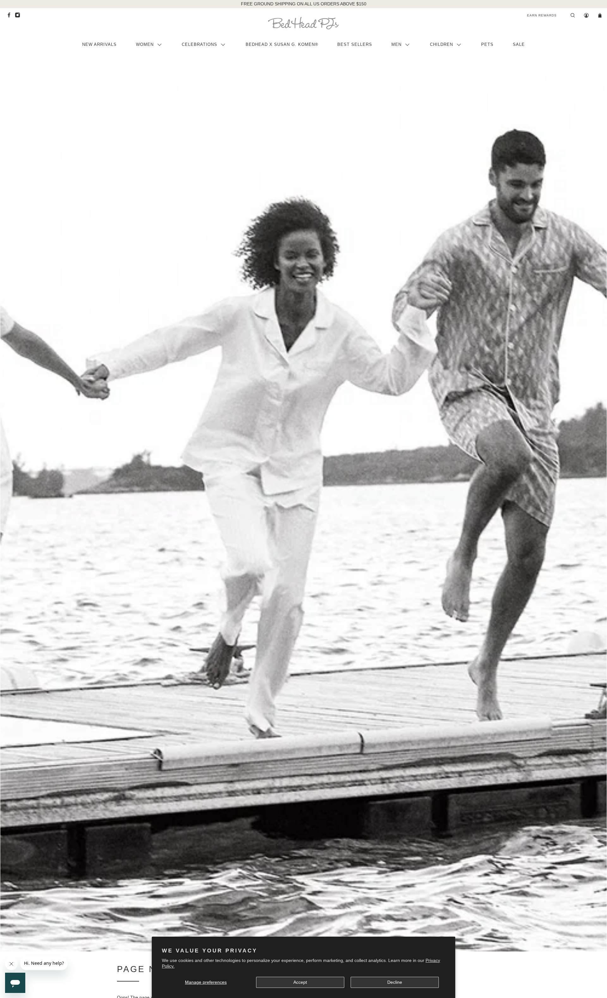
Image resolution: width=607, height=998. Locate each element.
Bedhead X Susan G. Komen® (282, 44)
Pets (487, 44)
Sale (519, 44)
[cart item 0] (600, 15)
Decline (394, 982)
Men (396, 44)
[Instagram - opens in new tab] (19, 16)
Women (145, 44)
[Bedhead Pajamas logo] (303, 23)
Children (441, 44)
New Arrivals (99, 44)
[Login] (586, 15)
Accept (300, 982)
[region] (304, 4)
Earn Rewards (542, 15)
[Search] (572, 15)
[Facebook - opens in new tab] (10, 16)
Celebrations (199, 44)
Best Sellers (354, 44)
